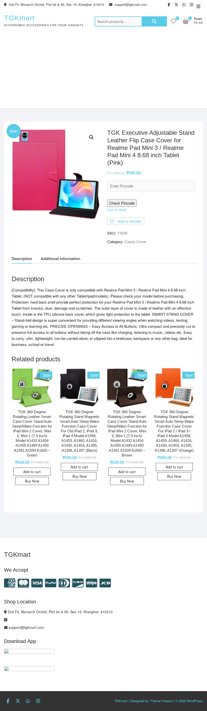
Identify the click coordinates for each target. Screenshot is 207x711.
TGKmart (19, 18)
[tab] (22, 258)
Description (22, 258)
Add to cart (32, 471)
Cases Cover (135, 241)
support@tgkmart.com (130, 4)
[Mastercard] (23, 582)
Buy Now (32, 480)
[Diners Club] (64, 582)
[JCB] (105, 582)
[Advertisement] (103, 70)
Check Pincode (122, 203)
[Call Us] (5, 619)
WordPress (195, 700)
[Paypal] (50, 582)
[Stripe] (91, 582)
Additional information (60, 258)
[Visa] (37, 582)
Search (154, 21)
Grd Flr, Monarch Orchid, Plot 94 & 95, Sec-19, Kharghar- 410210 (56, 4)
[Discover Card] (78, 582)
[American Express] (9, 582)
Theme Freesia (161, 700)
